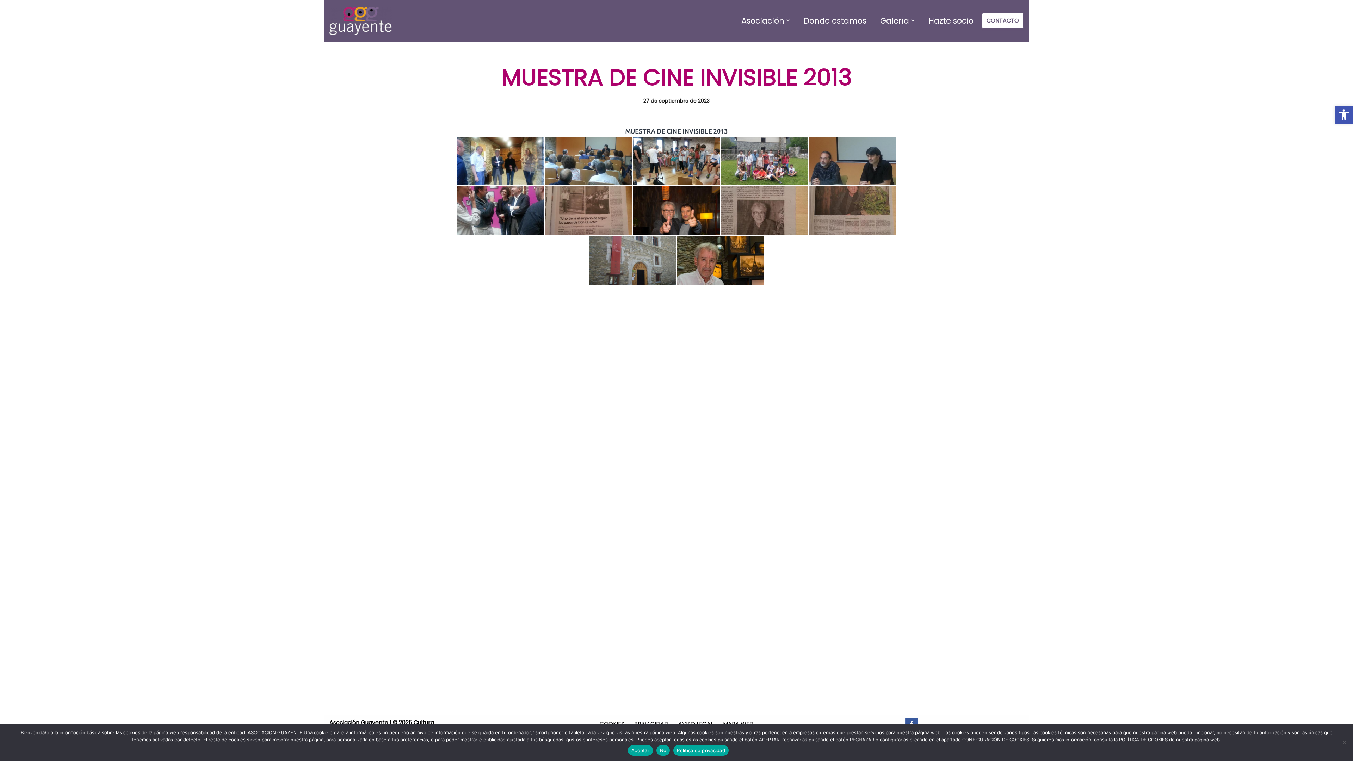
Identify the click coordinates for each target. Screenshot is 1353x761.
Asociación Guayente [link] (358, 722)
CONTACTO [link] (1003, 21)
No (663, 750)
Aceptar (640, 750)
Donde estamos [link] (835, 20)
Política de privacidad (701, 750)
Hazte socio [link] (951, 20)
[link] (1344, 115)
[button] (788, 21)
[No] (1344, 742)
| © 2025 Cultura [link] (411, 722)
